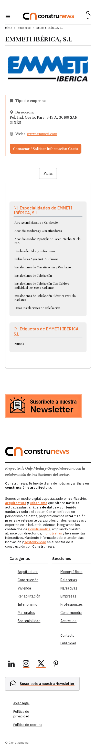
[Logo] (48, 16)
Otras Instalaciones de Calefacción (37, 308)
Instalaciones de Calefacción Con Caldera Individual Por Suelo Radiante (42, 285)
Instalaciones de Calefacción (33, 275)
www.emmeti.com (42, 133)
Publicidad (68, 643)
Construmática (39, 529)
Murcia (19, 344)
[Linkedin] (11, 664)
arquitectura (15, 503)
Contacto (67, 635)
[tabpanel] (48, 269)
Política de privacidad (21, 713)
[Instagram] (26, 664)
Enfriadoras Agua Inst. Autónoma (36, 259)
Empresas (24, 27)
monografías (52, 533)
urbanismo (38, 503)
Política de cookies (27, 725)
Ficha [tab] (48, 173)
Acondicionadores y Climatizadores (38, 231)
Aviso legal (21, 703)
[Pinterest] (56, 664)
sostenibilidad (35, 542)
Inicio (8, 27)
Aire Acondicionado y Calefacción (37, 222)
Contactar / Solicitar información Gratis (45, 148)
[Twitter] (41, 664)
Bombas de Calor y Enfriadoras (35, 251)
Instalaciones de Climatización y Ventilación (43, 267)
